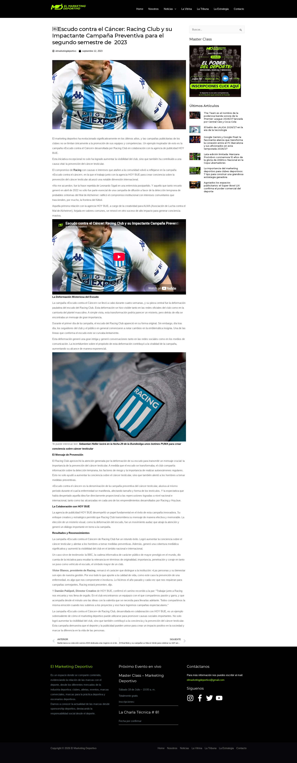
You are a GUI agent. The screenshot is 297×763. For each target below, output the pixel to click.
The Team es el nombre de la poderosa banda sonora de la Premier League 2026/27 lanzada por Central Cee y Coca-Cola (223, 117)
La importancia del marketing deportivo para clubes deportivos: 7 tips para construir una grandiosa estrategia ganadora (223, 172)
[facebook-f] (200, 698)
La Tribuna (203, 8)
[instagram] (191, 698)
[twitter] (210, 698)
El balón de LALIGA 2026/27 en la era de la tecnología (223, 129)
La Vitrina (186, 8)
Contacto (239, 8)
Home (139, 8)
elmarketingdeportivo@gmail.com (205, 679)
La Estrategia (221, 8)
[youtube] (220, 698)
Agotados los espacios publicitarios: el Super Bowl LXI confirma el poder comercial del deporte (222, 187)
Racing (77, 169)
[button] (174, 9)
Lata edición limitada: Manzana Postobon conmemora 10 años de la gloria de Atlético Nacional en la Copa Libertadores (223, 158)
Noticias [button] (168, 8)
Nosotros (153, 8)
